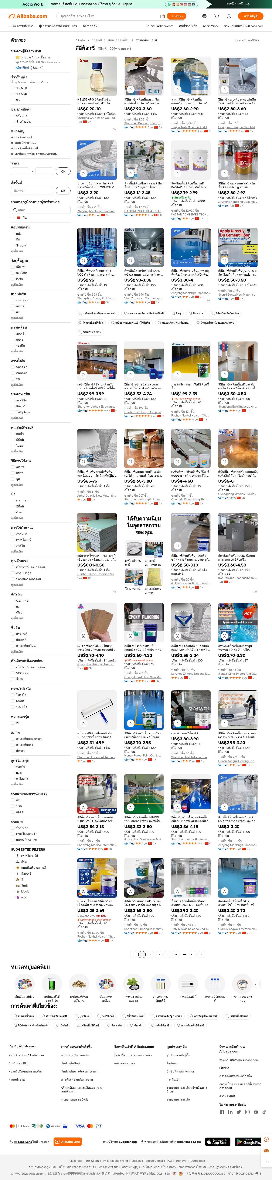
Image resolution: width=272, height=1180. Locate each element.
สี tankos (198, 313)
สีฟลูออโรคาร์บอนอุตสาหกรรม (217, 322)
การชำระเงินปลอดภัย (75, 1055)
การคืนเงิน (173, 1079)
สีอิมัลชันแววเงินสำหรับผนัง (33, 1025)
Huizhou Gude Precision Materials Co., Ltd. (97, 574)
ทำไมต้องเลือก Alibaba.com (26, 1055)
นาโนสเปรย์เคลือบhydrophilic (99, 313)
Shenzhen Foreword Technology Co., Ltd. (97, 757)
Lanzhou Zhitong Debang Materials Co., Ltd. (191, 673)
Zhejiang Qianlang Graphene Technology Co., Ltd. (97, 211)
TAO (169, 1160)
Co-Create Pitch (19, 1063)
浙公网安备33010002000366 (205, 1173)
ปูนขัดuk (84, 1016)
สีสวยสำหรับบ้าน (92, 332)
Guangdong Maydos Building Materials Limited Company (238, 494)
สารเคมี (97, 40)
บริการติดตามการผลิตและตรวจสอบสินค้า (81, 1089)
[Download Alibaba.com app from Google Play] (249, 1142)
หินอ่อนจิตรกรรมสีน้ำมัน (175, 322)
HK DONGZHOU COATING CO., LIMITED (144, 211)
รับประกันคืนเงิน (72, 1063)
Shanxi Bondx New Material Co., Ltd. (238, 294)
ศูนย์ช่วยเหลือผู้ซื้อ (178, 1055)
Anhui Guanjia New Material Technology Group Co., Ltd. (97, 495)
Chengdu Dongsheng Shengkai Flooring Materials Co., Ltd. (191, 499)
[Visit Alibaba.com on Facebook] (221, 1112)
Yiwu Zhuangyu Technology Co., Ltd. (144, 298)
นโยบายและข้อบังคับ (75, 1099)
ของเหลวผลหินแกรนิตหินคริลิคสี (146, 313)
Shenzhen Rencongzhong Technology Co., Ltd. (144, 123)
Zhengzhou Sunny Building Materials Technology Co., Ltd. (97, 298)
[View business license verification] (174, 1174)
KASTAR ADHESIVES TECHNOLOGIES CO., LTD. (191, 214)
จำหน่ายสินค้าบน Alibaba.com (239, 1060)
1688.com (92, 1160)
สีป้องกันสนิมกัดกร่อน (227, 313)
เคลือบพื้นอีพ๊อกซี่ (90, 1025)
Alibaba (80, 40)
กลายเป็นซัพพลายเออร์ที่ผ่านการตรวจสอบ (240, 1086)
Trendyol (181, 1160)
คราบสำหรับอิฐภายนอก (169, 1016)
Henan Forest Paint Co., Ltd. (142, 755)
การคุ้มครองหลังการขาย (77, 1079)
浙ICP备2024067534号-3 (244, 1173)
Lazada (136, 1160)
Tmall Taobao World (115, 1160)
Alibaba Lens (23, 1141)
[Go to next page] (201, 954)
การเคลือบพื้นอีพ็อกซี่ (192, 1025)
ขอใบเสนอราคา (124, 1063)
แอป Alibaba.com (189, 1141)
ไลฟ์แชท (172, 1063)
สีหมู (178, 313)
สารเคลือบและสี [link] (146, 40)
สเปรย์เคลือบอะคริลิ (56, 1016)
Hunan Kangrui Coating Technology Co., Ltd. (238, 761)
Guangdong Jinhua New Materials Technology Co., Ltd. (144, 677)
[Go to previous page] (133, 954)
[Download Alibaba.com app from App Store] (218, 1142)
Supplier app (128, 1141)
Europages (198, 1160)
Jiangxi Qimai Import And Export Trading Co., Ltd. (238, 673)
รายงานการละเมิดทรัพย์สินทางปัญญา (187, 1089)
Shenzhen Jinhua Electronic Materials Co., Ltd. (97, 406)
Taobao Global (153, 1160)
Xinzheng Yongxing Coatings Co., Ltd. (238, 201)
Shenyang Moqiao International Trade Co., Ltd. (97, 845)
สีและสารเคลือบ (118, 40)
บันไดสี (64, 1025)
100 (193, 954)
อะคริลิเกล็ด (108, 1016)
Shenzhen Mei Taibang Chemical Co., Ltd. (191, 757)
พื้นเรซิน (138, 1025)
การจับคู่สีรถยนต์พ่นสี (205, 1016)
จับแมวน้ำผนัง (26, 1016)
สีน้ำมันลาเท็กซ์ (135, 1016)
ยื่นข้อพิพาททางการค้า (181, 1071)
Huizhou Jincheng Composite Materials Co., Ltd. (144, 412)
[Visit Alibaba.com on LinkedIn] (230, 1112)
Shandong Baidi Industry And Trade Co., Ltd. (238, 406)
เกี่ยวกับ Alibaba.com (22, 1046)
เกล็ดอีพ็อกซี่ (162, 1025)
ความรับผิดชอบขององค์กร (25, 1071)
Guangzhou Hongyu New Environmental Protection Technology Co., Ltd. (97, 664)
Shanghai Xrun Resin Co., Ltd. (96, 117)
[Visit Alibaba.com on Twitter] (238, 1112)
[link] (266, 1139)
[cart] (217, 16)
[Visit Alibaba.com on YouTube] (255, 1112)
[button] (162, 16)
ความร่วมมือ (227, 1096)
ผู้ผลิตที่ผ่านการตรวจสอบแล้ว (133, 1055)
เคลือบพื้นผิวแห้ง (239, 1016)
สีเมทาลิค (117, 1025)
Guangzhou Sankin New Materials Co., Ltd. (144, 839)
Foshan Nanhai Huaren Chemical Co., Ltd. (191, 415)
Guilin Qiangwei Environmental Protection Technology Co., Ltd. (191, 583)
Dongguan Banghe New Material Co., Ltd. (238, 127)
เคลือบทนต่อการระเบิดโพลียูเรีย (132, 322)
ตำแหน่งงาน (16, 1079)
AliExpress (75, 1160)
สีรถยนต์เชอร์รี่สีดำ (93, 322)
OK (63, 171)
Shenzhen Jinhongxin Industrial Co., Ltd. (144, 499)
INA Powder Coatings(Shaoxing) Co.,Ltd (238, 577)
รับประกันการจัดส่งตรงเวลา (79, 1071)
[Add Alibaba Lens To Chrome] (68, 1142)
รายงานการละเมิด (179, 1099)
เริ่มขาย (224, 1068)
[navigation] (41, 498)
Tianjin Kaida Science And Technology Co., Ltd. (191, 127)
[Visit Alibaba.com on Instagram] (247, 1112)
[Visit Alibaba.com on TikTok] (264, 1112)
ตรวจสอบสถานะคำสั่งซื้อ (235, 1076)
